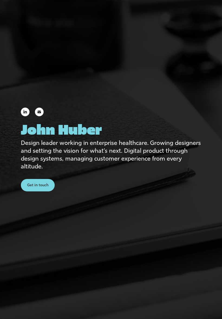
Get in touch (37, 185)
